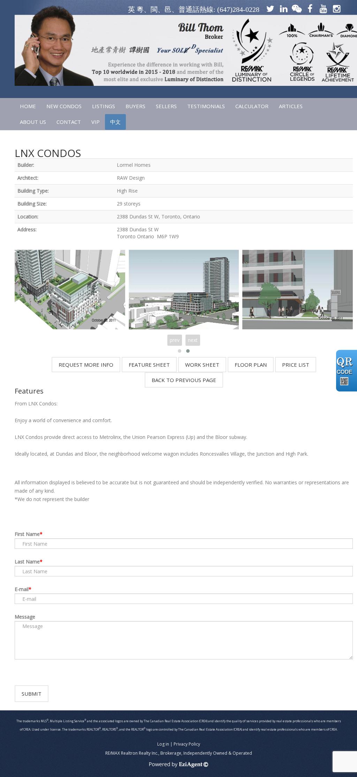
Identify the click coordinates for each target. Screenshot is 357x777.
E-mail (22, 589)
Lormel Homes (134, 165)
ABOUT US (33, 121)
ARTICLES (291, 106)
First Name (27, 534)
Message (25, 616)
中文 (115, 121)
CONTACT (68, 121)
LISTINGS (103, 106)
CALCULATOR (251, 106)
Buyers (135, 106)
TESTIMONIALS (206, 106)
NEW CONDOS (64, 106)
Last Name (27, 561)
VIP (95, 121)
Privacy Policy (187, 744)
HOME (28, 106)
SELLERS (166, 106)
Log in (163, 744)
